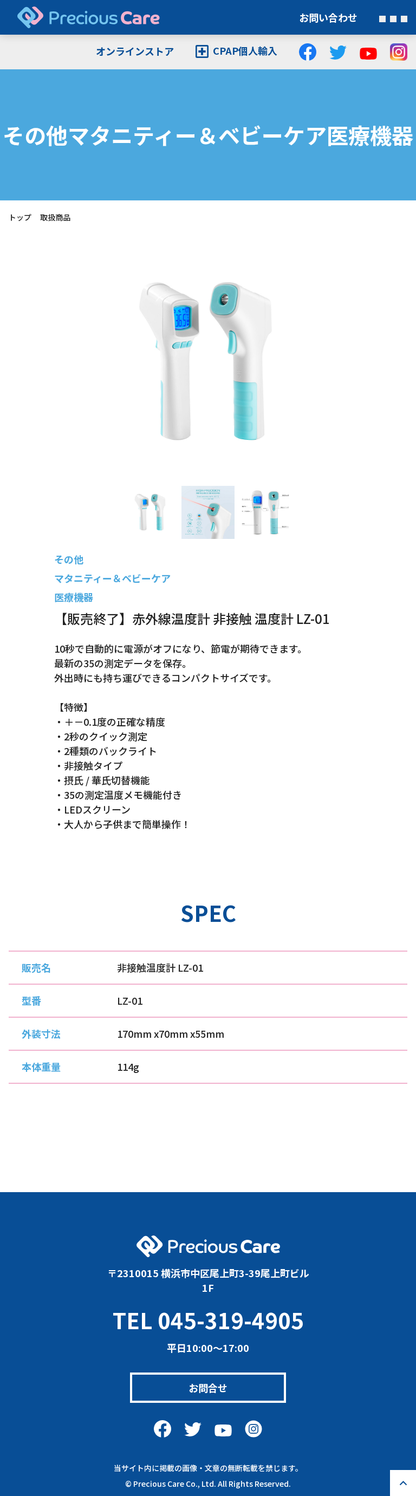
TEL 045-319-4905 (208, 1320)
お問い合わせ (328, 17)
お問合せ (207, 1388)
